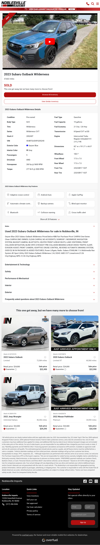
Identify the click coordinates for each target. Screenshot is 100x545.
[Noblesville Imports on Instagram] (95, 481)
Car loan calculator (34, 507)
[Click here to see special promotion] (50, 9)
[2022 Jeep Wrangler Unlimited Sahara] (25, 392)
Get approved (32, 503)
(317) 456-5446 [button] (12, 504)
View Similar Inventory (50, 101)
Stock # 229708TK (59, 354)
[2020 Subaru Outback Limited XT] (74, 333)
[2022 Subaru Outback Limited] (25, 333)
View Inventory (33, 496)
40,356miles (42, 420)
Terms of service (33, 515)
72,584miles (42, 360)
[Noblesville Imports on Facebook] (84, 481)
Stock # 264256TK (59, 413)
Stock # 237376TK (10, 354)
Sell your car (32, 500)
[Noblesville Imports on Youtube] (89, 481)
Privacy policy (32, 511)
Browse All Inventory (50, 95)
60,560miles (91, 360)
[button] (87, 3)
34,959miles (91, 420)
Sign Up (83, 522)
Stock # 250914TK (10, 413)
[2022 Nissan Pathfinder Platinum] (74, 392)
